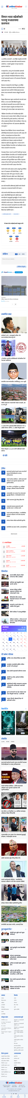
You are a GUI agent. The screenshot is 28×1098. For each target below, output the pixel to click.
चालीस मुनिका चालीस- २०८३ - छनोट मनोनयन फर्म (18, 1032)
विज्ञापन (15, 1061)
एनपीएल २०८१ (4, 1020)
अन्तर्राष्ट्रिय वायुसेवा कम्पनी (7, 214)
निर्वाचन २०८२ (4, 1070)
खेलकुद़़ (3, 1007)
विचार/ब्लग (3, 1000)
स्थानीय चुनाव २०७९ (5, 1065)
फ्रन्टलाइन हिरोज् (17, 1046)
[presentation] (12, 304)
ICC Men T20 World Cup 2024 (6, 1023)
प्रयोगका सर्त (16, 1058)
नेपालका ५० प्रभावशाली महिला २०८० (19, 1028)
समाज (2, 998)
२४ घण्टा (2, 742)
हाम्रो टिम (15, 1056)
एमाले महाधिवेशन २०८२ (6, 1072)
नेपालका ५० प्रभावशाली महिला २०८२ (19, 1020)
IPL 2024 (3, 1026)
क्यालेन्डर (5, 627)
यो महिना (12, 742)
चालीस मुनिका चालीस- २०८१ (18, 1040)
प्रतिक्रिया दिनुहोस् (21, 267)
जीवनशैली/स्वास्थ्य (5, 1009)
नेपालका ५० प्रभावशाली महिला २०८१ (19, 1024)
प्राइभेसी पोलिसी (17, 1063)
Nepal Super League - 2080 (6, 1032)
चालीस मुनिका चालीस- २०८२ (18, 1036)
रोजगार (15, 1002)
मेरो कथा (15, 1043)
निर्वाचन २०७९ (4, 1067)
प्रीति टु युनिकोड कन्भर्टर (18, 1048)
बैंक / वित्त (16, 1005)
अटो (15, 1007)
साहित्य (2, 1002)
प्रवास (2, 1011)
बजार (15, 998)
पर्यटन (15, 1000)
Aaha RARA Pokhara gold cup (6, 1029)
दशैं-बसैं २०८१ (4, 1076)
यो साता (7, 742)
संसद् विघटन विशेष (5, 1061)
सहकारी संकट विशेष (5, 1056)
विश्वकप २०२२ (4, 1074)
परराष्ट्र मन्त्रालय (16, 214)
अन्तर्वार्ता (3, 1005)
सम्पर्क (15, 1065)
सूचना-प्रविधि (16, 1009)
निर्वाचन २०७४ (4, 1063)
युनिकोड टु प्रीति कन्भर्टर (18, 1050)
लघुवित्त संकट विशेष (5, 1058)
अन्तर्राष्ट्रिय (3, 1014)
